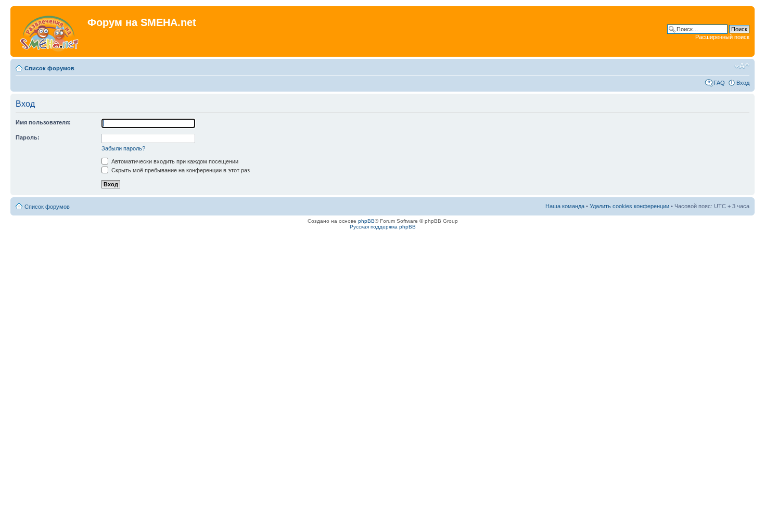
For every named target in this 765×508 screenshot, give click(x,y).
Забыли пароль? (123, 148)
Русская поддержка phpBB (383, 227)
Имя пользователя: (43, 122)
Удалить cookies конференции (629, 206)
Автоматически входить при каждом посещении (174, 161)
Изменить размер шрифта (741, 66)
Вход (742, 83)
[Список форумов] (50, 31)
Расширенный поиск (722, 37)
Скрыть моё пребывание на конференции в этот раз (180, 170)
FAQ (719, 83)
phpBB (366, 221)
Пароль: (28, 137)
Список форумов (49, 68)
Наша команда (564, 206)
